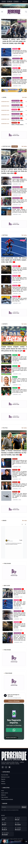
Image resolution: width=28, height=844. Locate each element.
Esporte (3, 779)
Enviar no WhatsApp (14, 701)
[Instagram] (2, 767)
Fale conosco (4, 797)
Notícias (3, 783)
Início (2, 790)
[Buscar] (25, 11)
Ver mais (24, 520)
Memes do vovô (5, 777)
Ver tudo (24, 97)
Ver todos (24, 146)
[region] (10, 1)
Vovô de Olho (4, 774)
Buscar (24, 807)
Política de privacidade (7, 799)
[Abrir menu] (2, 11)
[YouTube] (9, 767)
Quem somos (4, 792)
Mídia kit (3, 795)
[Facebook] (6, 767)
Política (3, 781)
